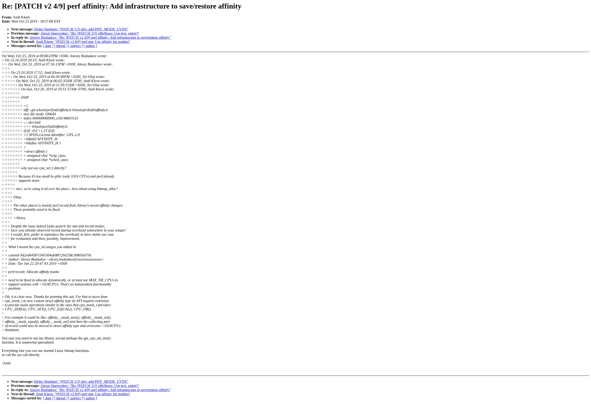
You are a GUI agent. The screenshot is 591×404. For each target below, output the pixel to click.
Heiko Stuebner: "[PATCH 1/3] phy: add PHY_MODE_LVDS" (81, 29)
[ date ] (48, 46)
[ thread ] (60, 46)
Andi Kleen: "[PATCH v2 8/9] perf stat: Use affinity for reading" (83, 42)
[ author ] (90, 46)
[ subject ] (75, 46)
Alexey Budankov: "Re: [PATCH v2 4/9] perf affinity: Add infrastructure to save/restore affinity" (100, 37)
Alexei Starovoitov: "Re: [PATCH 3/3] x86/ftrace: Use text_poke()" (89, 33)
